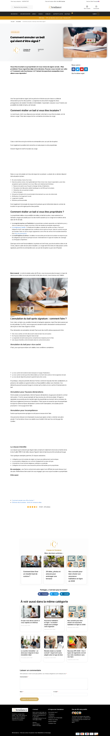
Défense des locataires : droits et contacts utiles (27, 502)
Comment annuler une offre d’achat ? (23, 500)
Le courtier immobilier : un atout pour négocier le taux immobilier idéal (30, 653)
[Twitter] (78, 69)
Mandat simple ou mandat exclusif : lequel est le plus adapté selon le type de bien (53, 653)
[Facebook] (73, 69)
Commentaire (24, 677)
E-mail (56, 691)
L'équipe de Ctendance (53, 550)
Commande (96, 8)
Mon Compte (87, 8)
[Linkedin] (86, 69)
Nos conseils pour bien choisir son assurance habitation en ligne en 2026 (75, 576)
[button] (96, 14)
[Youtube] (82, 69)
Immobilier (18, 21)
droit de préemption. (21, 233)
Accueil (12, 21)
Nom (21, 691)
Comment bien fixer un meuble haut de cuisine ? (30, 574)
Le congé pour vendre (19, 227)
